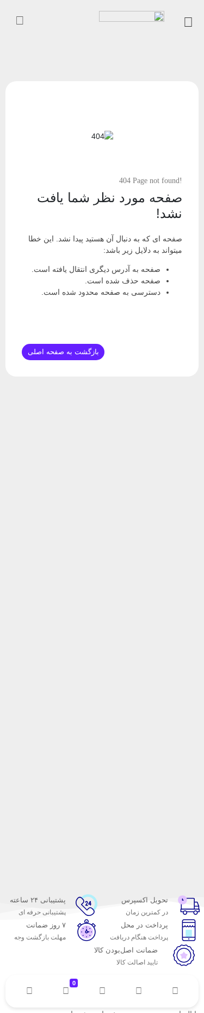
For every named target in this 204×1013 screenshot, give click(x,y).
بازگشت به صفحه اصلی (63, 352)
